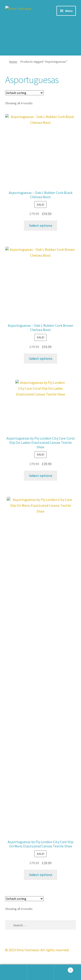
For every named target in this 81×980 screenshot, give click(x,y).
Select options (40, 225)
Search (40, 972)
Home (13, 62)
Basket (62, 968)
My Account (13, 972)
